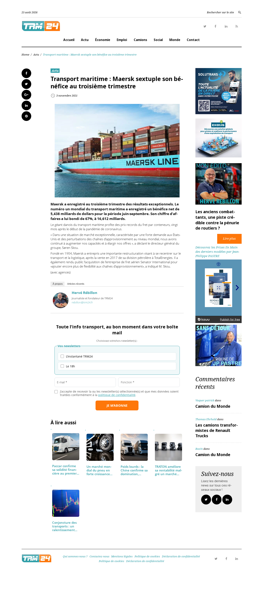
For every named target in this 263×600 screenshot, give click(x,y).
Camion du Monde (212, 406)
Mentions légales (122, 556)
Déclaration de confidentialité (181, 556)
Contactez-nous (99, 556)
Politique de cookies (147, 556)
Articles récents (75, 283)
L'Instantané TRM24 (79, 356)
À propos (58, 283)
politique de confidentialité (116, 395)
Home (25, 54)
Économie (102, 40)
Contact (193, 40)
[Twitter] (205, 26)
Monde (174, 40)
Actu (85, 40)
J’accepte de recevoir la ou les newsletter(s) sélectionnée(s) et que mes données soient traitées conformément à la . (119, 393)
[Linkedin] (226, 26)
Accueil (68, 40)
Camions (140, 40)
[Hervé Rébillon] (60, 307)
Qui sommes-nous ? (75, 556)
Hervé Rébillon (84, 292)
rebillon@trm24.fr (82, 302)
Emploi (122, 40)
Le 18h (70, 366)
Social (158, 40)
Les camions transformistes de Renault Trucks (216, 430)
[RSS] (237, 26)
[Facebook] (215, 26)
